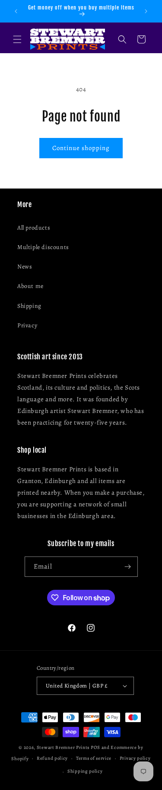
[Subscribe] (127, 567)
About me (30, 286)
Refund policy (52, 758)
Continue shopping (81, 148)
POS (95, 747)
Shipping (29, 306)
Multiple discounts (43, 247)
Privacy (27, 325)
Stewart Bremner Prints (63, 747)
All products (33, 228)
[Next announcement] (146, 11)
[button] (17, 39)
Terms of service (93, 758)
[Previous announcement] (15, 11)
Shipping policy (85, 771)
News (24, 266)
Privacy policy (135, 758)
